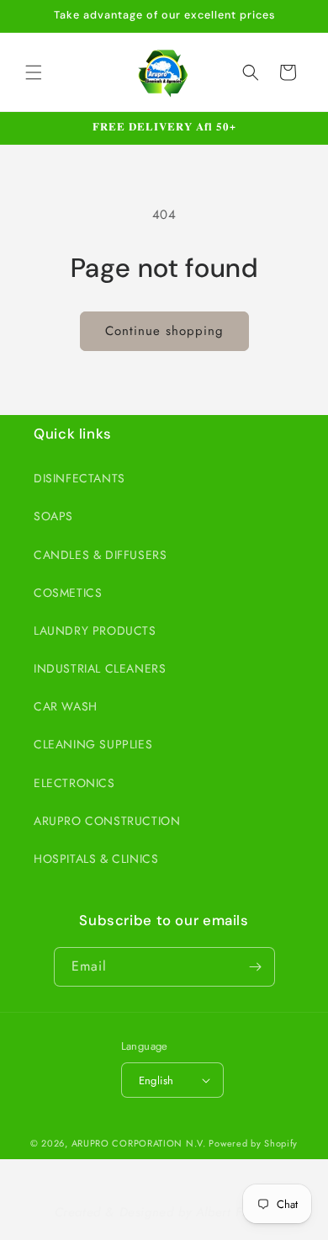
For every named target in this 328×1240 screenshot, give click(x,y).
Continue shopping (164, 331)
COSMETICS (68, 592)
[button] (33, 72)
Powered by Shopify (253, 1143)
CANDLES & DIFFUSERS (100, 554)
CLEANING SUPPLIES (93, 744)
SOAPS (53, 516)
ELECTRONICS (74, 782)
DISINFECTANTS (79, 478)
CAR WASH (66, 706)
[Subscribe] (255, 967)
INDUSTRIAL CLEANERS (100, 668)
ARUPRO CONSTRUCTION (107, 820)
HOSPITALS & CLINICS (96, 858)
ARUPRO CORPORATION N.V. (138, 1143)
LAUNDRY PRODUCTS (95, 630)
